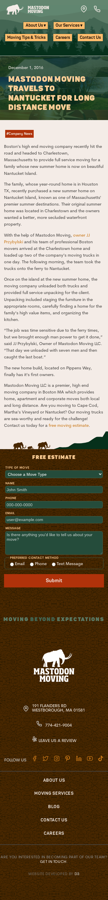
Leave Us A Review (56, 740)
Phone (10, 498)
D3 (77, 873)
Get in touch (53, 861)
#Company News (19, 134)
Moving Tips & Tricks (26, 37)
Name (10, 483)
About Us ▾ (36, 25)
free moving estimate (69, 425)
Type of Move (17, 467)
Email (10, 513)
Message (13, 528)
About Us (54, 780)
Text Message (69, 563)
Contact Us (90, 37)
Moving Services (54, 793)
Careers (63, 37)
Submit (54, 581)
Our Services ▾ (69, 25)
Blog (54, 806)
